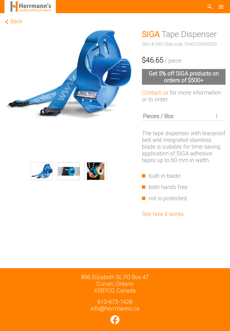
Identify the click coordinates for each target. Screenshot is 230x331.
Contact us (155, 92)
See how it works (163, 214)
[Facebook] (115, 320)
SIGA (151, 34)
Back (15, 21)
